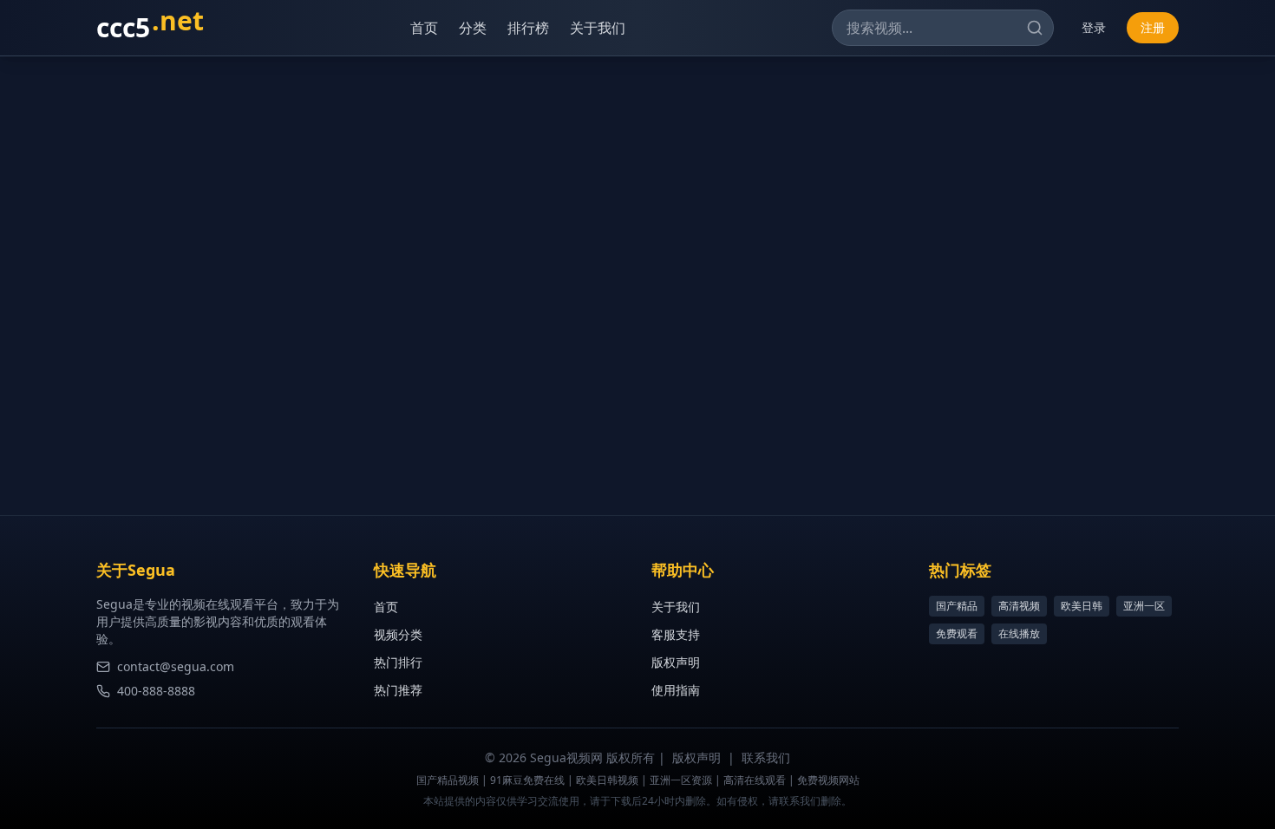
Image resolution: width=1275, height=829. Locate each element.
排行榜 (528, 27)
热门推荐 (398, 690)
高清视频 (1019, 605)
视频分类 (398, 634)
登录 (1094, 27)
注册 (1153, 27)
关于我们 (597, 27)
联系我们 (766, 757)
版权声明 (675, 662)
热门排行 (398, 662)
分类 (473, 27)
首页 (424, 27)
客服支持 (675, 634)
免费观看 (957, 633)
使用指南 (675, 690)
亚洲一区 (1144, 605)
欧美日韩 (1081, 605)
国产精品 (957, 605)
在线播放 (1019, 633)
